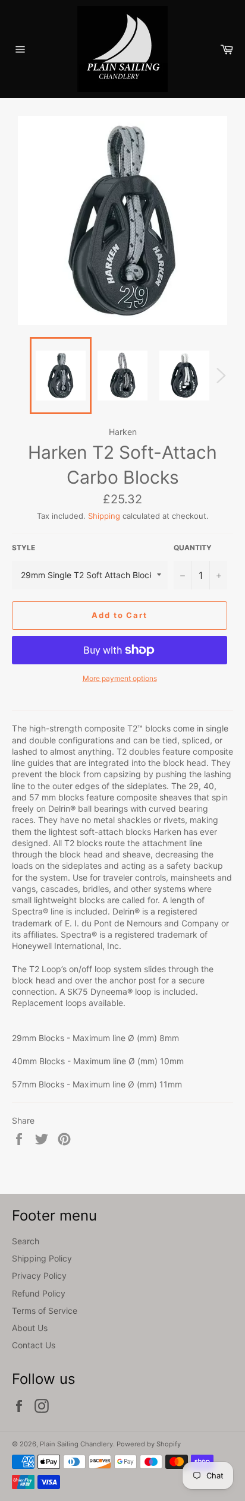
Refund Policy (38, 1293)
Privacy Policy (39, 1275)
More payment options (120, 678)
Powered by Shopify (149, 1444)
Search (25, 1241)
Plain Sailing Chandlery (76, 1444)
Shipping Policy (42, 1258)
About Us (30, 1328)
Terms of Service (44, 1311)
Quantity (193, 547)
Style (23, 547)
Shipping (104, 516)
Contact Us (33, 1345)
